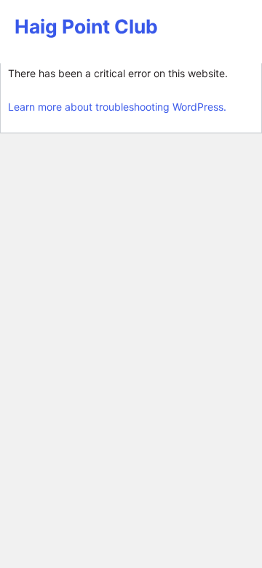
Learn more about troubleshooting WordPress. (117, 106)
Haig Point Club (86, 26)
